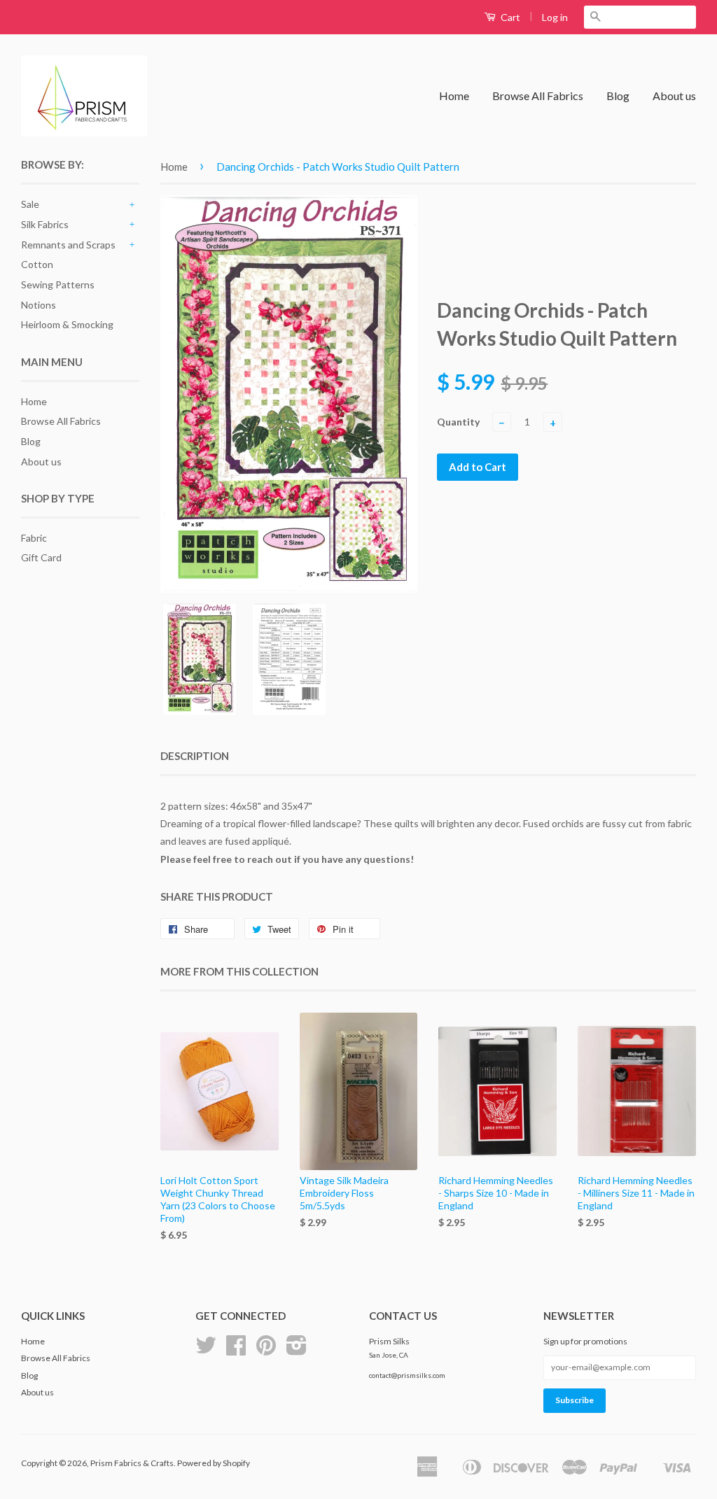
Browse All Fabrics (537, 95)
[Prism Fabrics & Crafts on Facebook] (235, 1350)
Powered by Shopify (213, 1463)
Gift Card (41, 557)
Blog (617, 95)
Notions (38, 305)
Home (454, 95)
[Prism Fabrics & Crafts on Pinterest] (266, 1350)
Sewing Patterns (58, 284)
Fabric (34, 538)
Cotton (37, 264)
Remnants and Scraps (68, 245)
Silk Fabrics (45, 224)
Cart (509, 17)
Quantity (458, 422)
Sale (30, 204)
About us (674, 95)
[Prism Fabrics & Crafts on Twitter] (205, 1350)
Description (194, 756)
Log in (555, 17)
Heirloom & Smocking (67, 324)
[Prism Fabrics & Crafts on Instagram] (296, 1350)
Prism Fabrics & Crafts (132, 1463)
